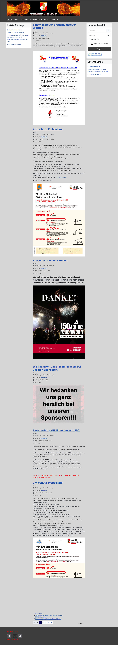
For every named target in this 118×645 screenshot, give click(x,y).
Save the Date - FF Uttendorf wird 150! (56, 430)
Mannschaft (24, 19)
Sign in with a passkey (101, 43)
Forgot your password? (95, 53)
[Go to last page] (51, 622)
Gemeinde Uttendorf (94, 66)
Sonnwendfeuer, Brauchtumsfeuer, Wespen (54, 26)
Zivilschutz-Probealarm (48, 129)
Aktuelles (9, 19)
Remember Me (94, 39)
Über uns (55, 19)
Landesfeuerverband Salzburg (97, 69)
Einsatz (16, 19)
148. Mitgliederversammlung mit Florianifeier (48, 615)
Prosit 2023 (39, 613)
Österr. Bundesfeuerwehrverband (98, 71)
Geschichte (47, 19)
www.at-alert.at (61, 177)
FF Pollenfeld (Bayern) (94, 74)
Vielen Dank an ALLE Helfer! (50, 260)
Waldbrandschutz (40, 617)
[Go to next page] (48, 622)
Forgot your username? (95, 55)
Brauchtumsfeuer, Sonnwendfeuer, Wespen (48, 619)
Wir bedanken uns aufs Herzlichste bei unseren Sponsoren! (57, 368)
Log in (99, 49)
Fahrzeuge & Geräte (36, 19)
